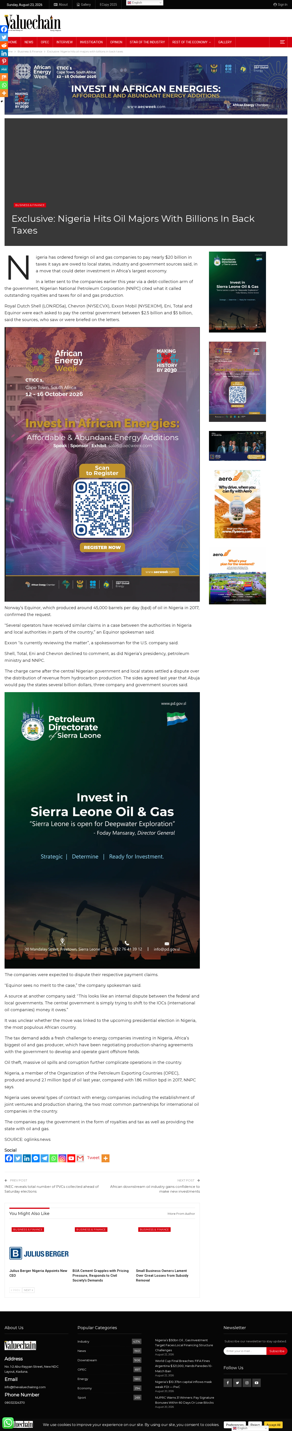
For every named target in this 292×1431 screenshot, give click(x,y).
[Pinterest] (4, 61)
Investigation (91, 42)
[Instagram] (62, 1158)
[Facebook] (9, 1158)
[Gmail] (80, 1158)
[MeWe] (4, 69)
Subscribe (276, 1351)
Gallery (86, 4)
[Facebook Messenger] (36, 1158)
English (136, 2)
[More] (106, 1158)
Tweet (93, 1157)
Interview (65, 42)
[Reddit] (4, 45)
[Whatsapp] (53, 1158)
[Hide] (2, 101)
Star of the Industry (147, 42)
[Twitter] (18, 1158)
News (29, 42)
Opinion (116, 42)
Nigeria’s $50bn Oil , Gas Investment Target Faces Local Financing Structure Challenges (184, 1345)
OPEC (45, 42)
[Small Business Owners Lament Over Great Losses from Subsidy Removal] (165, 1245)
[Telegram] (45, 1158)
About (63, 4)
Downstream (87, 1360)
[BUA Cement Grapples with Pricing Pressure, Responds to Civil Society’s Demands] (102, 1245)
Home (12, 42)
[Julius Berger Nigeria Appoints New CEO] (38, 1245)
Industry (83, 1341)
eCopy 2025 (108, 4)
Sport (82, 1397)
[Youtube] (71, 1158)
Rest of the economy (190, 42)
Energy (83, 1379)
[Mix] (4, 77)
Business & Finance (29, 205)
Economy (85, 1388)
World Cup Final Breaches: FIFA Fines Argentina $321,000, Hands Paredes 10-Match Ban (183, 1366)
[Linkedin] (27, 1158)
